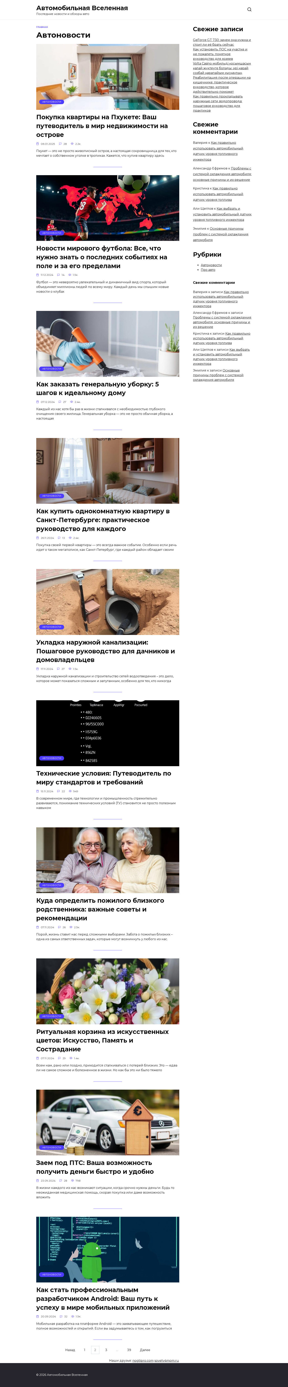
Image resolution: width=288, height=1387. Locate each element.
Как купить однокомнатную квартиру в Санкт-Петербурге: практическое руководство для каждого (103, 520)
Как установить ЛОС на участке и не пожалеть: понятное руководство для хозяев (220, 54)
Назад (70, 1350)
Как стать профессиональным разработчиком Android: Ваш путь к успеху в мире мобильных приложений (103, 1298)
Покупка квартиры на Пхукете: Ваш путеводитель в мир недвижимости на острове (102, 126)
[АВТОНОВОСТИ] (107, 107)
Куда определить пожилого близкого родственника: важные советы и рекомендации (100, 909)
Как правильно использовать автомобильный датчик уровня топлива (218, 194)
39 (129, 1350)
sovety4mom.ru (166, 1360)
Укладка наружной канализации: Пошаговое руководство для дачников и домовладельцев (105, 651)
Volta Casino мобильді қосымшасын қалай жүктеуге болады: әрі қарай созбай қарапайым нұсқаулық (222, 68)
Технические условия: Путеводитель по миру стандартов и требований (103, 778)
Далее (145, 1350)
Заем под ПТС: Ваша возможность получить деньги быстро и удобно (95, 1167)
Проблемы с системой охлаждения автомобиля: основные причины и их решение (222, 174)
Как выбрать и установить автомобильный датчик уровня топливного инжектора (222, 214)
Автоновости (211, 265)
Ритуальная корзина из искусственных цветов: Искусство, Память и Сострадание (102, 1040)
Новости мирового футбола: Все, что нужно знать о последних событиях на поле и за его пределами (101, 257)
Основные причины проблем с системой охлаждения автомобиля (220, 234)
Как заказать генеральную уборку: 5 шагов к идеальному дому (97, 388)
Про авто (208, 270)
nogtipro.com (143, 1360)
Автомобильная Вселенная (82, 8)
